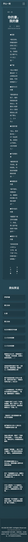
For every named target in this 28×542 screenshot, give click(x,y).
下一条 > (17, 270)
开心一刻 (7, 4)
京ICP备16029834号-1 (14, 530)
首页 (8, 12)
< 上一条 (10, 270)
